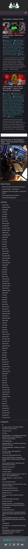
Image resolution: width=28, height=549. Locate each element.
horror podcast (12, 103)
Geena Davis (10, 47)
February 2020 (5, 278)
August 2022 (5, 209)
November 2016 (6, 366)
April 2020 (4, 274)
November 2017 (6, 341)
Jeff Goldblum (15, 48)
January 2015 (5, 410)
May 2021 (4, 244)
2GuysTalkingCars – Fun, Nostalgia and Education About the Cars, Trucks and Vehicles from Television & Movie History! (14, 437)
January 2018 (5, 336)
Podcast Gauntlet (6, 507)
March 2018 (5, 332)
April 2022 (4, 218)
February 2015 (5, 408)
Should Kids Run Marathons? (9, 197)
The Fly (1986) (6, 53)
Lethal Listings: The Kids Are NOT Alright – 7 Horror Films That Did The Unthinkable (13, 88)
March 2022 (5, 221)
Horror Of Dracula (17, 47)
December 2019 (6, 283)
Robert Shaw (5, 110)
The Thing (8, 54)
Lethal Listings (11, 50)
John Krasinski (10, 104)
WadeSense (5, 527)
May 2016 (4, 380)
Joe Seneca (21, 48)
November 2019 (6, 285)
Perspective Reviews (7, 501)
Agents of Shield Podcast (13, 97)
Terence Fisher (13, 51)
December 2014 (6, 412)
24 (2, 424)
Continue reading (14, 69)
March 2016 (5, 385)
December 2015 (6, 389)
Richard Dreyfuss (18, 109)
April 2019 (4, 302)
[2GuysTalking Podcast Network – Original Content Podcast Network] (14, 5)
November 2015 (6, 392)
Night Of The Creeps (17, 106)
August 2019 (5, 292)
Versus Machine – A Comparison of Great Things (13, 525)
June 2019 (4, 297)
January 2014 (5, 415)
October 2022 (5, 205)
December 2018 (6, 311)
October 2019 (5, 288)
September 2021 (6, 235)
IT (16, 103)
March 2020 (5, 276)
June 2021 (4, 242)
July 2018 (4, 322)
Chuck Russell (13, 44)
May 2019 (4, 299)
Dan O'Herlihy (21, 99)
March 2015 (5, 405)
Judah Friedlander (17, 104)
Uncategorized (5, 523)
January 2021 (5, 253)
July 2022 (4, 211)
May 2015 (4, 403)
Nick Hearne (22, 54)
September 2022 (6, 207)
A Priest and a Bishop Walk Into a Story (11, 455)
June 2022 (4, 214)
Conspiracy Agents (6, 471)
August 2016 (5, 373)
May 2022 (4, 216)
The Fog (12, 113)
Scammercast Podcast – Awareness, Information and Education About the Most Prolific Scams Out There (14, 514)
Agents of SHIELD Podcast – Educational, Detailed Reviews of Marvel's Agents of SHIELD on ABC (13, 459)
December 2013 (6, 417)
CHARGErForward (6, 469)
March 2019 (5, 304)
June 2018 (4, 325)
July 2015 (4, 399)
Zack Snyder (14, 54)
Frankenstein (18, 100)
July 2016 (4, 375)
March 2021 (5, 248)
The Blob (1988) (20, 51)
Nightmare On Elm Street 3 (8, 107)
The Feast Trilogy (6, 113)
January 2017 (5, 364)
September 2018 (6, 318)
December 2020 (6, 255)
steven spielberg (12, 111)
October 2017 (5, 343)
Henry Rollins (5, 103)
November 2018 (6, 313)
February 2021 (5, 251)
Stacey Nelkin (6, 111)
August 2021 (5, 237)
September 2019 (6, 290)
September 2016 (6, 371)
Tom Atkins (14, 114)
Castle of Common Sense (8, 467)
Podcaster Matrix (10, 109)
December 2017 (6, 339)
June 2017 (4, 352)
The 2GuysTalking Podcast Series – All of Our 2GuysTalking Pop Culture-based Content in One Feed (14, 519)
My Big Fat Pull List (6, 492)
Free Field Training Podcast (8, 481)
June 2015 (4, 401)
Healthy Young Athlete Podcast (9, 488)
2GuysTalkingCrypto (7, 441)
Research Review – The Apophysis (10, 189)
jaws (18, 103)
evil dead (17, 46)
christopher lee (6, 44)
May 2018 (4, 327)
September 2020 (6, 262)
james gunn (9, 48)
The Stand (9, 114)
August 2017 (5, 348)
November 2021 (6, 230)
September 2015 (6, 396)
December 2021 (6, 228)
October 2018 (5, 315)
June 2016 (4, 378)
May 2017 (4, 355)
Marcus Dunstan (9, 106)
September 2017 (6, 345)
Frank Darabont (11, 100)
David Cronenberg (20, 44)
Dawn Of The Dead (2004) (8, 46)
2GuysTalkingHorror (18, 43)
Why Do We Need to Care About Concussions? (13, 186)
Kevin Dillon (5, 50)
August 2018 (5, 320)
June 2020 (4, 269)
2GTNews (4, 433)
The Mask (17, 113)
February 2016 (5, 387)
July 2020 (4, 267)
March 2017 (5, 359)
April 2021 (4, 246)
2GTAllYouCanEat (19, 40)
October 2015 (5, 394)
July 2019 (4, 295)
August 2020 (5, 265)
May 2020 (4, 272)
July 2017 (4, 350)
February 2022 (5, 223)
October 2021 (5, 232)
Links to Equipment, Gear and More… (11, 195)
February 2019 (5, 306)
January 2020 (5, 281)
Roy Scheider (11, 110)
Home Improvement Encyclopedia (10, 490)
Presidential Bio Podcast (8, 509)
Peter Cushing (18, 50)
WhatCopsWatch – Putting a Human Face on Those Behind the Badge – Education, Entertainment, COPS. (13, 532)
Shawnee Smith (6, 51)
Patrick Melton (18, 107)
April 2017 (4, 357)
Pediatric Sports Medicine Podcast (10, 499)
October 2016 (5, 369)
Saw (16, 110)
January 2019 (5, 308)
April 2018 (4, 329)
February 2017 (5, 362)
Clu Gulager (14, 99)
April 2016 (4, 382)
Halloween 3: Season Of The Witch (15, 102)
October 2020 (5, 260)
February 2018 (5, 334)
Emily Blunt (5, 100)
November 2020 (6, 258)
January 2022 (5, 225)
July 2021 (4, 239)
